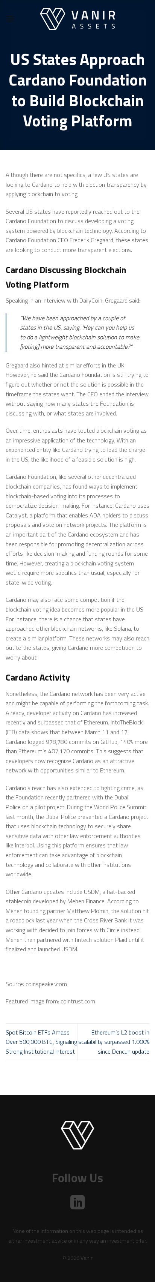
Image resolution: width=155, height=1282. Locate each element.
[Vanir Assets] (77, 19)
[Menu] (10, 18)
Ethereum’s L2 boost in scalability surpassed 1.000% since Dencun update (113, 1042)
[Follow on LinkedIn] (77, 1203)
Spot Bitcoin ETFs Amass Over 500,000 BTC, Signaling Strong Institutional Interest (41, 1042)
